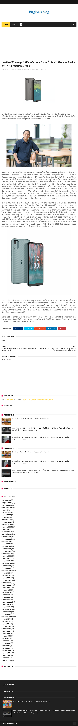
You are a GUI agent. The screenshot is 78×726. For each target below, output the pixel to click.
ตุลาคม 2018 (6, 646)
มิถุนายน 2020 (6, 600)
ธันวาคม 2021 (6, 568)
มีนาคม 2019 (6, 636)
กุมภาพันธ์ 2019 (6, 638)
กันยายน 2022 (6, 546)
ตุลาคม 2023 (6, 517)
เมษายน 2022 (6, 558)
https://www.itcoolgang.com (42, 400)
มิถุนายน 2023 (6, 525)
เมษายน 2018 (6, 655)
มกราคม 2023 (6, 537)
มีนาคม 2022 (6, 561)
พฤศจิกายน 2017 (7, 660)
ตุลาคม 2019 (6, 619)
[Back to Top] (74, 723)
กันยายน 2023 (6, 520)
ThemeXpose (13, 723)
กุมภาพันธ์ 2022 (7, 563)
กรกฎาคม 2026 (7, 503)
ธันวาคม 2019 (6, 614)
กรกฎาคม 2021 (6, 580)
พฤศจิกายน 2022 (7, 542)
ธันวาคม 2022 (6, 539)
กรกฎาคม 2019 (6, 626)
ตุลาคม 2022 (6, 544)
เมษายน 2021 (6, 588)
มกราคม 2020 (6, 612)
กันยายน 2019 (6, 621)
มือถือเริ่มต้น (20, 69)
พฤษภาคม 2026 (7, 508)
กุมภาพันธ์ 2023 (7, 534)
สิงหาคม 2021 (6, 578)
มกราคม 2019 (6, 641)
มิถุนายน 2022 (6, 554)
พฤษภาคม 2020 (7, 602)
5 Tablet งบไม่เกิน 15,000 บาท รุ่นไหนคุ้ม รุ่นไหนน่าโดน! (30, 419)
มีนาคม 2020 (6, 607)
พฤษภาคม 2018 (6, 653)
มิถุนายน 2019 (6, 629)
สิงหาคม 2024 (6, 515)
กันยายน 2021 (6, 575)
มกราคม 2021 (6, 595)
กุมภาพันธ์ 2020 (7, 609)
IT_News (32, 69)
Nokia (37, 69)
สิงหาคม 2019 (6, 624)
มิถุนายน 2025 (6, 512)
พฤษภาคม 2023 (7, 527)
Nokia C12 (43, 69)
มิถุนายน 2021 (6, 583)
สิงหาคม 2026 (6, 500)
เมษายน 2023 (6, 529)
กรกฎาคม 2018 (6, 650)
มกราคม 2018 (6, 658)
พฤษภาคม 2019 (6, 631)
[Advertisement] (39, 42)
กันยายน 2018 (6, 648)
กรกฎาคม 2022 (7, 551)
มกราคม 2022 (6, 566)
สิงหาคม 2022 (6, 549)
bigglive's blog (27, 400)
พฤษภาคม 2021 (6, 585)
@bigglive (10, 400)
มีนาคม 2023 (6, 532)
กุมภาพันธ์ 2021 (6, 592)
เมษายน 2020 (6, 604)
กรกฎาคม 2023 (7, 522)
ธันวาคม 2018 (6, 643)
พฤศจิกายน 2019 (7, 617)
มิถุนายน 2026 (6, 505)
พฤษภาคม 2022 (7, 556)
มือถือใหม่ (26, 69)
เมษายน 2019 (6, 634)
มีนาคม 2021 (6, 590)
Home (6, 24)
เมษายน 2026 (6, 510)
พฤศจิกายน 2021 (7, 571)
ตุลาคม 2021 (6, 573)
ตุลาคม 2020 (6, 597)
